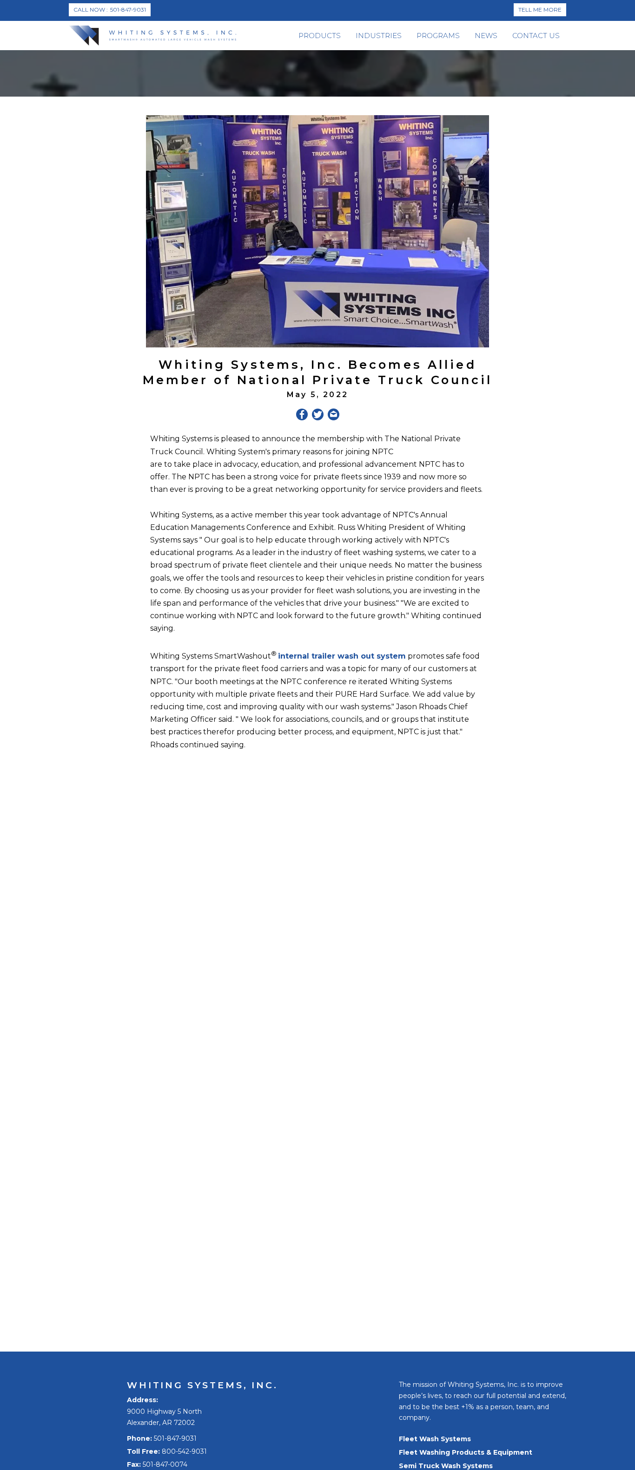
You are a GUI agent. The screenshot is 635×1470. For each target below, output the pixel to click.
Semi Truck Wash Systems (446, 1466)
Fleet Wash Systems (435, 1439)
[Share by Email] (333, 416)
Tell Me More (540, 9)
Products (319, 35)
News (486, 35)
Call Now (109, 9)
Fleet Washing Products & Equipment (465, 1452)
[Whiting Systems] (152, 35)
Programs (438, 35)
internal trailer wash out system (342, 656)
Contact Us (536, 35)
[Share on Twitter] (318, 416)
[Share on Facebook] (302, 416)
